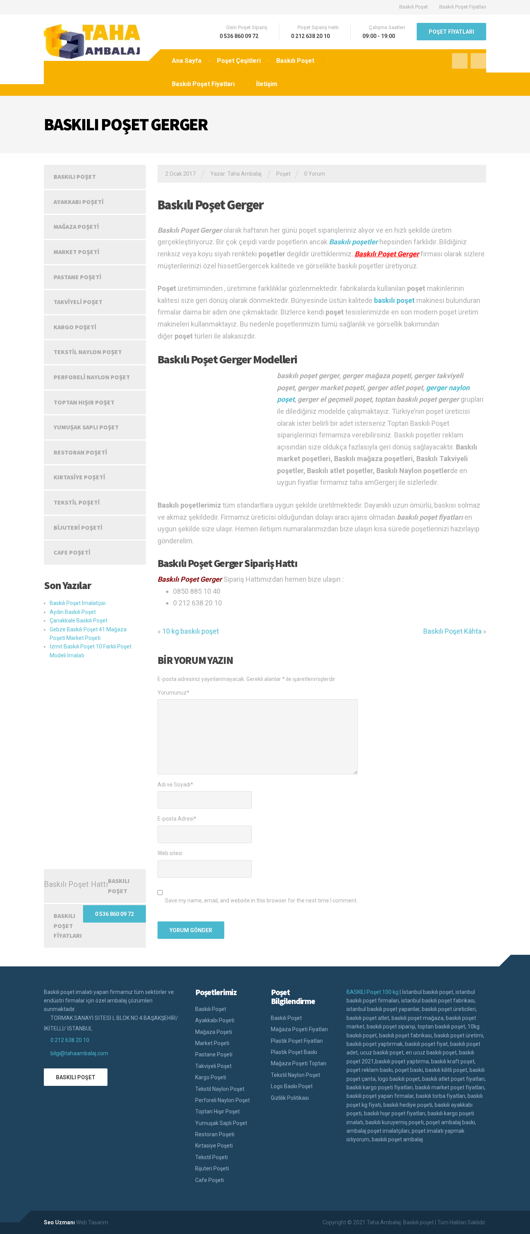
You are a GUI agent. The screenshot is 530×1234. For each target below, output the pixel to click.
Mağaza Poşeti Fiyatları (299, 1029)
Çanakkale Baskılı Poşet (78, 620)
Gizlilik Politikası (290, 1098)
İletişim (266, 84)
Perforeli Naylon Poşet (92, 377)
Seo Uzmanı (59, 1222)
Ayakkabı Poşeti (79, 202)
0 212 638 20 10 (69, 1040)
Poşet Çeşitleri (239, 60)
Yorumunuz (173, 693)
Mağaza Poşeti (76, 226)
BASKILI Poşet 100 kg (372, 992)
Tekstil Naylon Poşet (88, 352)
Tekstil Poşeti (77, 502)
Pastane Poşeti (77, 277)
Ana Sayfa (186, 60)
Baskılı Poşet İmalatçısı (78, 603)
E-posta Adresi (177, 819)
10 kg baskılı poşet (190, 631)
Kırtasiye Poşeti (79, 477)
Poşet (283, 174)
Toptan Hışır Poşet (84, 402)
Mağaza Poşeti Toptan (298, 1063)
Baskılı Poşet (413, 7)
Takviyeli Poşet (78, 302)
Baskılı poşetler (353, 242)
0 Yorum (314, 174)
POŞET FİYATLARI (451, 32)
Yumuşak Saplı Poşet (86, 427)
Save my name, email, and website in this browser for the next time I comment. (261, 900)
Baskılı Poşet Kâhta (452, 631)
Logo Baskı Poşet (292, 1086)
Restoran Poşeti (80, 452)
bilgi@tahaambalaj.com (79, 1053)
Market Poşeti (76, 252)
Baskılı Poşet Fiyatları (462, 7)
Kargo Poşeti (75, 327)
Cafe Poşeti (72, 552)
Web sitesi (170, 853)
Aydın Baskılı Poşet (73, 612)
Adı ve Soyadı (175, 784)
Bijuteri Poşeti (78, 527)
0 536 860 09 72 (114, 914)
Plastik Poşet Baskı (294, 1052)
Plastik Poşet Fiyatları (297, 1041)
